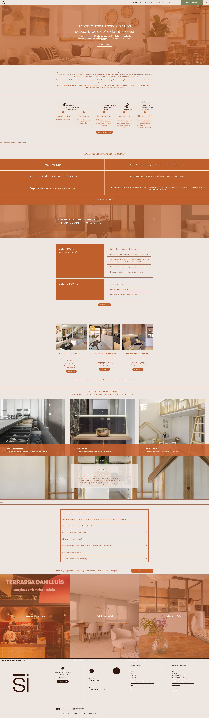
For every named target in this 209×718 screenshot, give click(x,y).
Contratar (71, 371)
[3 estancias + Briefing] (71, 337)
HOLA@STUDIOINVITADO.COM (96, 689)
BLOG (132, 689)
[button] (207, 2)
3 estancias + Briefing (71, 353)
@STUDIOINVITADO (93, 680)
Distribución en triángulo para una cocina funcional (133, 660)
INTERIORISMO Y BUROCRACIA (179, 675)
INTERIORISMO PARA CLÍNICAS (179, 681)
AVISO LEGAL (92, 714)
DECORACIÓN (134, 679)
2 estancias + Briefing (104, 353)
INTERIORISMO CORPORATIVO (179, 677)
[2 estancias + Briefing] (104, 337)
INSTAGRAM (175, 691)
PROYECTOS (133, 687)
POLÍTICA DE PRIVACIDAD (63, 714)
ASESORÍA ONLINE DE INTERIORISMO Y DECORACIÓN (142, 683)
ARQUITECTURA (134, 677)
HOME (132, 671)
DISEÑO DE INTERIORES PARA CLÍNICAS (181, 679)
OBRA (132, 685)
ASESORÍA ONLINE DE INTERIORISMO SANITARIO (183, 683)
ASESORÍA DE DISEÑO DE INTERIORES (139, 681)
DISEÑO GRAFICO (176, 685)
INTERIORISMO (134, 675)
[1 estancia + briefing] (137, 337)
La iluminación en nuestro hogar (81, 660)
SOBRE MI (133, 673)
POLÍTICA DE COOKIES (79, 714)
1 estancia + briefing (137, 353)
